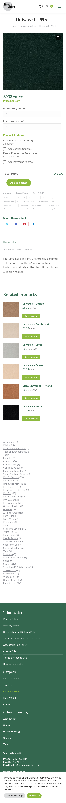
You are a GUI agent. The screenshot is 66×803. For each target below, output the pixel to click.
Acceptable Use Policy (15, 644)
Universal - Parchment (35, 324)
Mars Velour (9, 697)
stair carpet (50, 209)
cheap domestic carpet (26, 201)
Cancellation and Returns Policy (20, 632)
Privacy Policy (10, 619)
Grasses (7, 738)
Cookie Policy (10, 651)
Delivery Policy (11, 625)
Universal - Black (32, 406)
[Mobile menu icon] (59, 6)
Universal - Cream (33, 365)
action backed (33, 198)
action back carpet (17, 198)
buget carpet (9, 201)
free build (20, 209)
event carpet (24, 205)
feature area (9, 209)
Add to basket (18, 182)
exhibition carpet (38, 205)
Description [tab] (10, 242)
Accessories (10, 718)
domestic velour (10, 205)
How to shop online (13, 664)
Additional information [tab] (17, 249)
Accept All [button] (34, 795)
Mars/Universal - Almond (37, 385)
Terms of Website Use (15, 657)
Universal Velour (22, 193)
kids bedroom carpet (35, 209)
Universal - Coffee (33, 303)
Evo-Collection (11, 678)
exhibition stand (54, 205)
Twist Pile (8, 685)
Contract (8, 704)
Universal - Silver (32, 344)
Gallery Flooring (11, 731)
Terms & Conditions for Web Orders (22, 638)
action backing (47, 198)
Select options (31, 316)
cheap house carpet (46, 201)
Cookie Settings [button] (14, 795)
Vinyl (5, 744)
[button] (58, 37)
